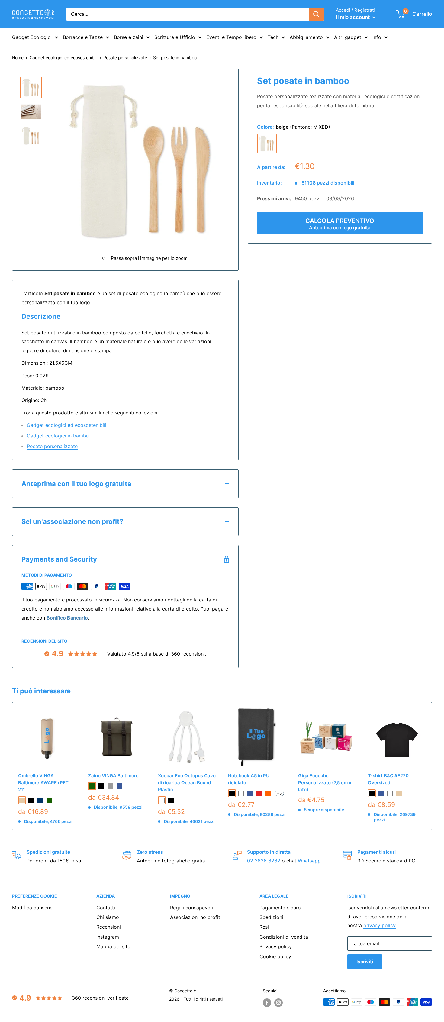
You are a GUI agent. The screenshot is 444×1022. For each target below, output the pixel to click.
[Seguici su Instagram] (278, 1002)
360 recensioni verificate (100, 998)
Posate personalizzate (125, 57)
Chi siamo (107, 917)
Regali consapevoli (191, 907)
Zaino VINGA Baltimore (113, 776)
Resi (264, 927)
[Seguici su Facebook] (267, 1002)
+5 (279, 793)
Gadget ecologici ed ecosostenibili (63, 57)
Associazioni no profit (195, 917)
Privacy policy (275, 946)
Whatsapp (309, 861)
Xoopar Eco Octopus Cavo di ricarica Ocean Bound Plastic (187, 783)
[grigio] (110, 786)
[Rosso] (259, 793)
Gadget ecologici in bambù (58, 436)
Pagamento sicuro (280, 907)
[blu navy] (40, 800)
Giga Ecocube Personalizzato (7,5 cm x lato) (324, 783)
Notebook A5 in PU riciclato (248, 779)
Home (18, 57)
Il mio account (353, 17)
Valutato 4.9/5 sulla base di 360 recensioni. (156, 654)
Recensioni (108, 927)
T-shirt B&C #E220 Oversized (388, 779)
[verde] (49, 800)
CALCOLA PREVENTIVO (339, 224)
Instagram (107, 937)
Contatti (105, 907)
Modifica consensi (32, 907)
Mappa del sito (113, 946)
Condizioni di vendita (283, 937)
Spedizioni (271, 917)
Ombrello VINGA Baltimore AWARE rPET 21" (43, 783)
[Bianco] (162, 800)
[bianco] (390, 793)
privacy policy (379, 925)
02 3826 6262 (263, 861)
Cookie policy (275, 956)
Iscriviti (364, 962)
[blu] (119, 786)
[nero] (31, 800)
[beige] (267, 143)
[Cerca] (316, 14)
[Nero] (171, 800)
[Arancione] (268, 793)
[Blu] (250, 793)
